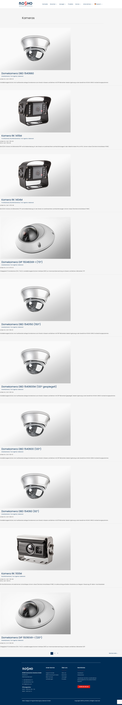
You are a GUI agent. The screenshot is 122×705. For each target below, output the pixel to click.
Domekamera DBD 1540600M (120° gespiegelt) (29, 386)
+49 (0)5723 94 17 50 (28, 682)
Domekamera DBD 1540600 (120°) (21, 449)
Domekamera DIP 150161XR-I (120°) (21, 637)
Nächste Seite (113, 653)
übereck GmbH (46, 701)
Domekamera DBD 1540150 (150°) (21, 324)
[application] (56, 4)
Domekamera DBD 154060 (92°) (20, 511)
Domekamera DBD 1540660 (17, 73)
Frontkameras (5, 138)
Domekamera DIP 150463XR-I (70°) (22, 262)
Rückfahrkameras (15, 138)
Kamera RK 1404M (12, 199)
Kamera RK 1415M (11, 135)
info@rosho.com (28, 684)
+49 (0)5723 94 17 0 (28, 680)
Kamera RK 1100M (11, 573)
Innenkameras (5, 76)
